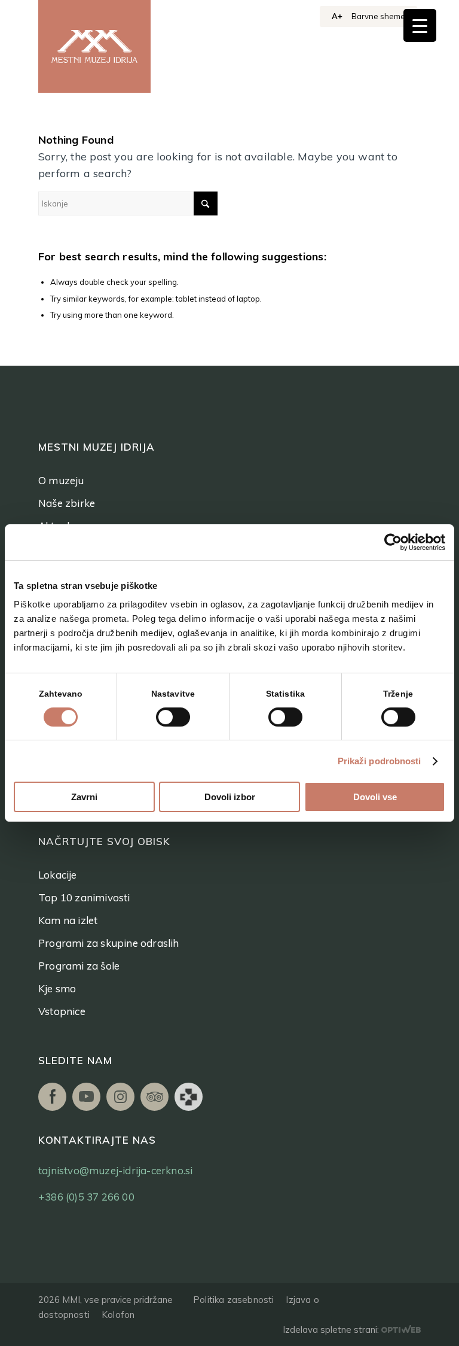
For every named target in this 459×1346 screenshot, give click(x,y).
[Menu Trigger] (419, 25)
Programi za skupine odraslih (108, 943)
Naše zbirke (66, 503)
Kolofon (118, 1314)
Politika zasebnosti (233, 1299)
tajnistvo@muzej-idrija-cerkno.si (115, 1170)
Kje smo (57, 988)
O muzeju (61, 480)
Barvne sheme (378, 16)
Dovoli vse (375, 797)
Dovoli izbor (229, 797)
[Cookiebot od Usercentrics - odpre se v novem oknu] (393, 542)
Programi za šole (79, 965)
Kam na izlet (67, 920)
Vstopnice (61, 1011)
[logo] (94, 46)
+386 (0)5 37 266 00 (86, 1196)
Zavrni (84, 797)
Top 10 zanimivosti (84, 897)
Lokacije (57, 874)
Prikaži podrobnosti (379, 761)
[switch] (173, 717)
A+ (337, 16)
